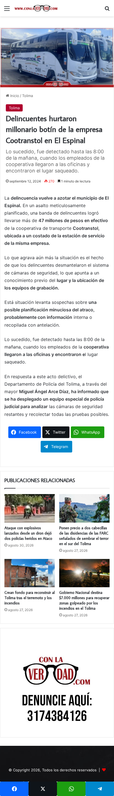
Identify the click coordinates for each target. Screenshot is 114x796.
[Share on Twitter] (42, 789)
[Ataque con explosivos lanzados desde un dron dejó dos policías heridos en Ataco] (29, 508)
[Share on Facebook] (14, 789)
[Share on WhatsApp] (71, 789)
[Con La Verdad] (36, 8)
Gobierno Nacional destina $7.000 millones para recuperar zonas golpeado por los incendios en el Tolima (84, 600)
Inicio (14, 95)
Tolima (27, 95)
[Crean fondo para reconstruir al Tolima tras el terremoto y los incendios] (29, 573)
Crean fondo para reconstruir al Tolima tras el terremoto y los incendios (29, 598)
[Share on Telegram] (100, 789)
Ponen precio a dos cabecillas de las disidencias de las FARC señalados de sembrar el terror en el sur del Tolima (83, 535)
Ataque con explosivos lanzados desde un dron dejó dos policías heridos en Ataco (28, 533)
